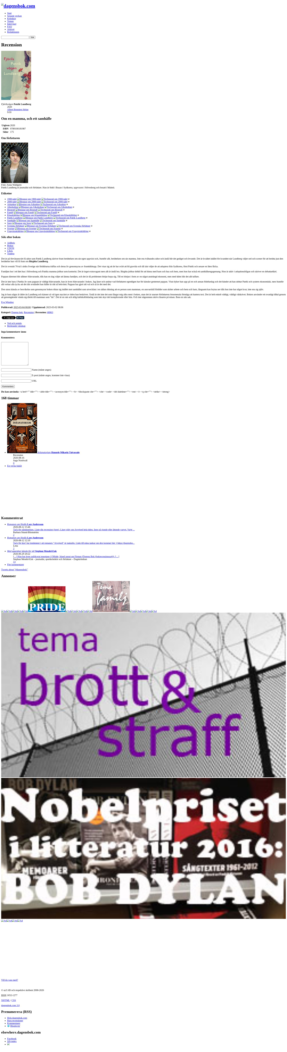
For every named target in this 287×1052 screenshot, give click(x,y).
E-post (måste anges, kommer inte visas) (51, 375)
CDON (10, 248)
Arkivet (10, 29)
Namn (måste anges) (41, 370)
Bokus (10, 245)
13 (14, 562)
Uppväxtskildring (15, 231)
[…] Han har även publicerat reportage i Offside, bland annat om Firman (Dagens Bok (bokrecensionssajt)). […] (66, 556)
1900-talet (12, 199)
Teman (10, 21)
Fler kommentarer (15, 564)
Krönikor (11, 18)
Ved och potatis (14, 323)
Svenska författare (15, 226)
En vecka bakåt (14, 466)
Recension (29, 312)
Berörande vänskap (16, 326)
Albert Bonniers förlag (17, 109)
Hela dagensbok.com (17, 1018)
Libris (10, 251)
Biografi (11, 209)
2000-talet (12, 201)
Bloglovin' (15, 1026)
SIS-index (12, 1041)
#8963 (50, 312)
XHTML (5, 1000)
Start (9, 13)
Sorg (9, 223)
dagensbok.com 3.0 (10, 1005)
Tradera (10, 253)
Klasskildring (13, 215)
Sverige (10, 228)
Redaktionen (13, 32)
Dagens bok (17, 312)
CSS (14, 1000)
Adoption (11, 204)
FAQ (9, 26)
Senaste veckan (14, 16)
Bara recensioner (15, 1020)
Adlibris (11, 243)
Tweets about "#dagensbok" (14, 569)
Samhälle (11, 220)
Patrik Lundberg (15, 218)
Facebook (11, 1038)
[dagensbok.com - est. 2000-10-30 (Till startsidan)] (18, 6)
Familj (10, 212)
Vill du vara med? (9, 980)
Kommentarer (13, 1023)
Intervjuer (11, 24)
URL (34, 381)
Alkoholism (12, 207)
